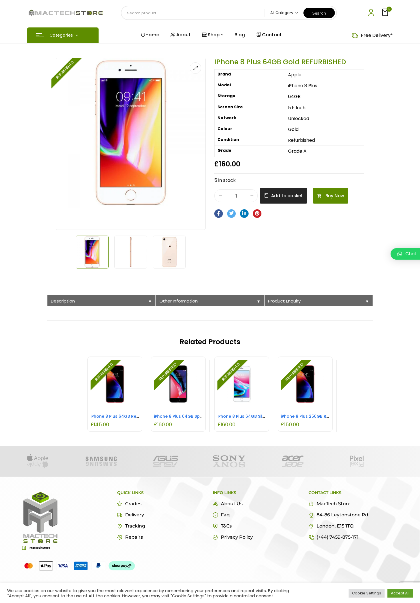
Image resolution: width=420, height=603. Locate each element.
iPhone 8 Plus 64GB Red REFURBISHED (128, 416)
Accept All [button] (400, 593)
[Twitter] (231, 213)
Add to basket (287, 196)
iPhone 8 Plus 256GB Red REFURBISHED (320, 416)
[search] (319, 13)
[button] (385, 12)
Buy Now (334, 196)
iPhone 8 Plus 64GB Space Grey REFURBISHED (200, 416)
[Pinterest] (257, 213)
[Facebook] (218, 213)
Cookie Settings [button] (366, 593)
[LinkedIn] (244, 213)
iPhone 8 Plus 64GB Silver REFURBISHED (256, 416)
